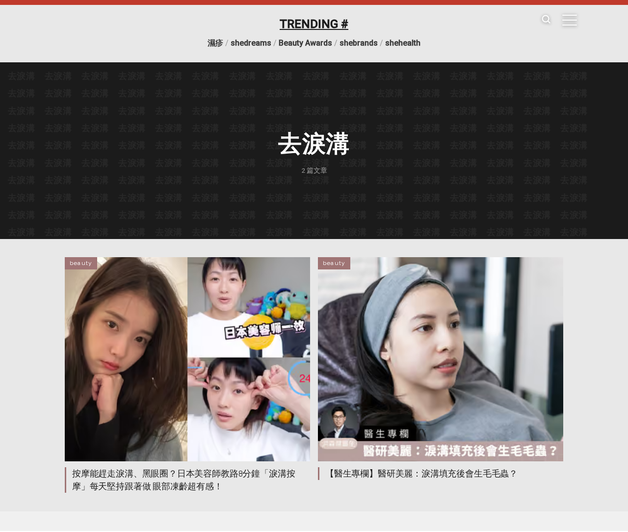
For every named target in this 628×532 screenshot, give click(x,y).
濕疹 (215, 43)
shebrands (359, 43)
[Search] (546, 20)
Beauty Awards (305, 43)
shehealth (402, 43)
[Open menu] (569, 20)
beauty (81, 263)
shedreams (251, 43)
